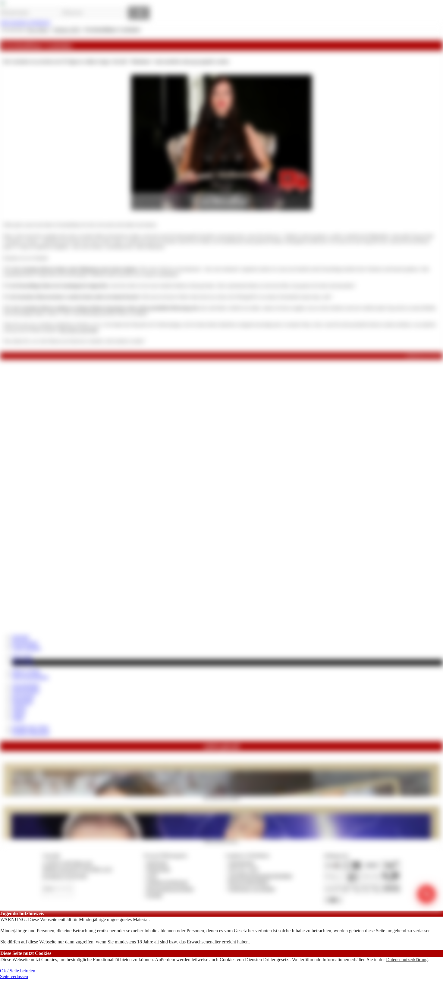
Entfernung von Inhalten (252, 888)
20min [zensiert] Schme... (222, 841)
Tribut (18, 718)
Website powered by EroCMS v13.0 (77, 869)
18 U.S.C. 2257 (244, 869)
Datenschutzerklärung (407, 959)
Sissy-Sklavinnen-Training (221, 798)
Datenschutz (158, 869)
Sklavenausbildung (30, 676)
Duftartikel (22, 701)
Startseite (20, 636)
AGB (151, 875)
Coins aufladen (26, 648)
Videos (18, 713)
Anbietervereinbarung (167, 882)
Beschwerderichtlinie (249, 882)
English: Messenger (30, 732)
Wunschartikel (25, 690)
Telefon (19, 707)
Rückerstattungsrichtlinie (170, 888)
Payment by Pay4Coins (64, 875)
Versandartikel (25, 685)
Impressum (157, 862)
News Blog (23, 662)
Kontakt (154, 895)
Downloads (23, 696)
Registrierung (25, 642)
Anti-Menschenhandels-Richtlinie (260, 875)
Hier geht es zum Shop (78, 330)
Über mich (22, 656)
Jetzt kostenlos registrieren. (25, 22)
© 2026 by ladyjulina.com (67, 862)
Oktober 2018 (66, 29)
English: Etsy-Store (30, 727)
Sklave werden (26, 671)
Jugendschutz (241, 862)
